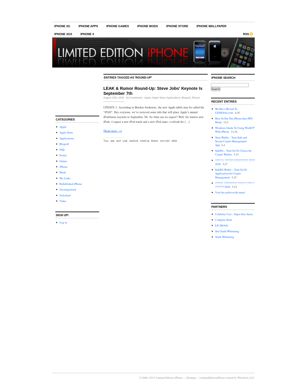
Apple (63, 127)
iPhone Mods (147, 26)
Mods (63, 172)
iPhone (63, 167)
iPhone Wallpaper (211, 26)
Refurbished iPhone (71, 184)
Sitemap (191, 377)
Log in (63, 222)
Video (63, 201)
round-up (144, 140)
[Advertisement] (153, 12)
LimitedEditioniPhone (212, 377)
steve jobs (165, 140)
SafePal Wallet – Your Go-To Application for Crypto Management (231, 173)
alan (112, 140)
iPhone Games (117, 26)
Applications (67, 138)
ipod (118, 140)
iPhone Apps (88, 26)
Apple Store (66, 132)
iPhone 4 (87, 34)
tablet (174, 140)
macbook (133, 140)
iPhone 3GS (63, 34)
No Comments (134, 97)
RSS (246, 34)
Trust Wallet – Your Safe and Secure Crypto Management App (231, 141)
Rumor (154, 140)
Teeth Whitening (224, 237)
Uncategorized (68, 189)
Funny (63, 155)
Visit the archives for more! (230, 192)
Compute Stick (223, 220)
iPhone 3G (62, 26)
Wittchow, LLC (246, 377)
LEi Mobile (221, 225)
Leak (125, 140)
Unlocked (65, 195)
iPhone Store (177, 26)
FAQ (62, 149)
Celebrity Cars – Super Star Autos (234, 214)
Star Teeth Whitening (227, 231)
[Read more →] (112, 131)
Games (63, 161)
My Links (65, 178)
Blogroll (64, 144)
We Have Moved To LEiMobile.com (226, 110)
